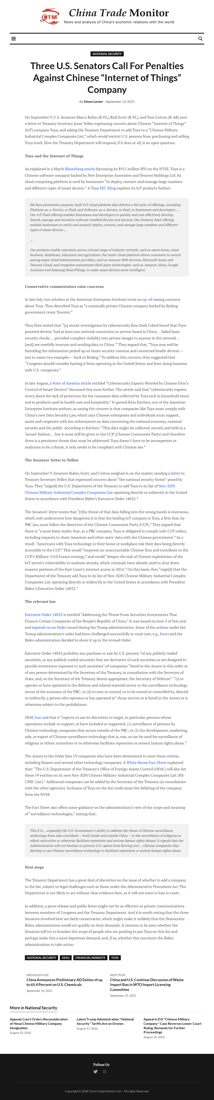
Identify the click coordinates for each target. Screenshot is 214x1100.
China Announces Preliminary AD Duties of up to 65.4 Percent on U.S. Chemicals (64, 982)
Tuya (115, 957)
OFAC (66, 957)
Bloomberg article (80, 168)
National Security (107, 54)
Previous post (38, 975)
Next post (118, 975)
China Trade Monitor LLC (105, 1091)
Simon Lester (93, 101)
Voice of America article (71, 383)
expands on (41, 627)
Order (61, 627)
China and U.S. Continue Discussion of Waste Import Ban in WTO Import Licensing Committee (147, 984)
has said (41, 717)
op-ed (147, 299)
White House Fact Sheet (146, 762)
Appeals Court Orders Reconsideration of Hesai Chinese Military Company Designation (39, 1023)
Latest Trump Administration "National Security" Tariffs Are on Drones (105, 1021)
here (164, 633)
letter (175, 473)
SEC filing (108, 188)
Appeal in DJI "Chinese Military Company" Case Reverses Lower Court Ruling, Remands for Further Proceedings (172, 1025)
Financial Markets (90, 957)
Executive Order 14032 (43, 614)
